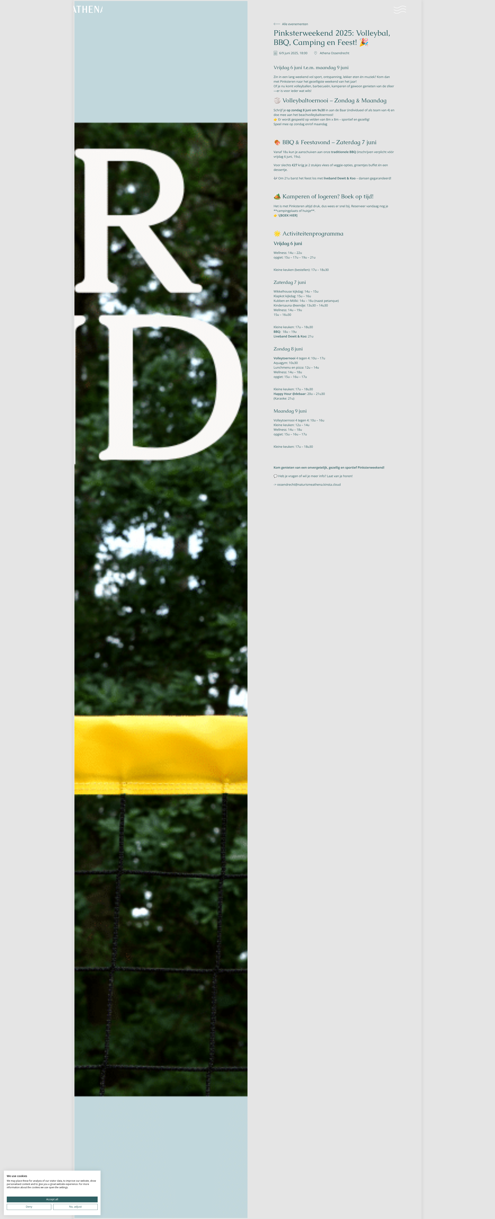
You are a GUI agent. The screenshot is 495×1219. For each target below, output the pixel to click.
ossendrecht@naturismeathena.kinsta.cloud (309, 484)
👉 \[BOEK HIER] (285, 215)
